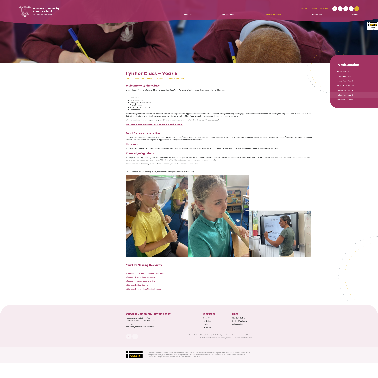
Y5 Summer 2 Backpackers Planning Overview (143, 289)
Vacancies (207, 327)
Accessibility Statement (234, 335)
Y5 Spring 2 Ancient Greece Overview (140, 281)
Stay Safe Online (238, 318)
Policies (205, 324)
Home (128, 79)
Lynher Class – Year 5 (177, 79)
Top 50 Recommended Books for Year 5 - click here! (154, 124)
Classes (160, 79)
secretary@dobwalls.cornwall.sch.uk (140, 327)
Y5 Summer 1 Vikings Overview (137, 285)
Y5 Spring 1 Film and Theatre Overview (140, 277)
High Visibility (217, 335)
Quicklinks (324, 9)
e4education (247, 338)
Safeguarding (237, 324)
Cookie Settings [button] (194, 335)
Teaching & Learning (143, 79)
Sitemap (249, 335)
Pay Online (207, 321)
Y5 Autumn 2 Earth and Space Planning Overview (145, 273)
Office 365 (207, 318)
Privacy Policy (204, 335)
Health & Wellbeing (239, 321)
